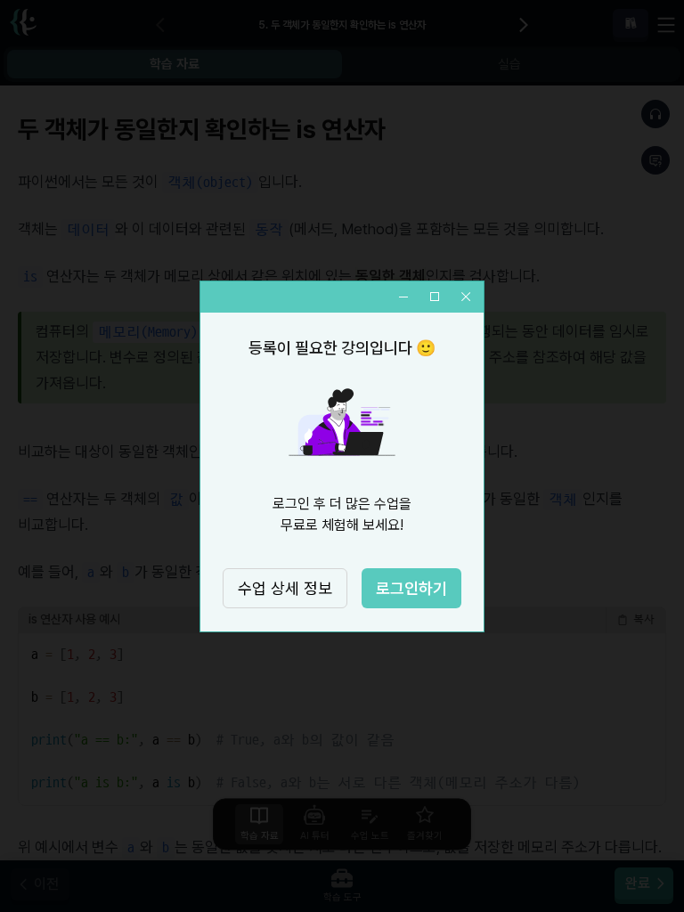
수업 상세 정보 (285, 588)
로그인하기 (411, 588)
